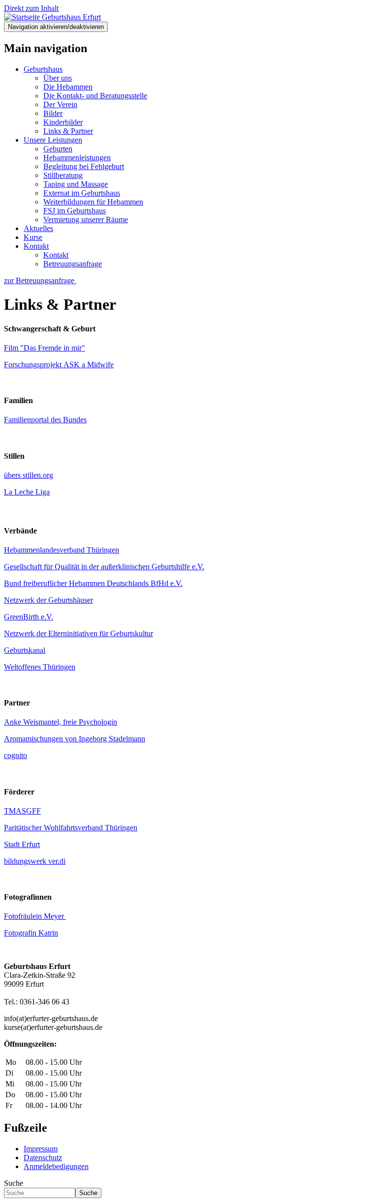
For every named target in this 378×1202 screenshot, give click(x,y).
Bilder (53, 113)
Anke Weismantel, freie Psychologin (60, 722)
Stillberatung (63, 175)
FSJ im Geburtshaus (74, 210)
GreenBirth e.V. (28, 617)
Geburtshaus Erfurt (71, 17)
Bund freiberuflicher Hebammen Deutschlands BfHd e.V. (93, 583)
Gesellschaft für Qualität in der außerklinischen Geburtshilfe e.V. (104, 566)
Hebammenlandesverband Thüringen (61, 550)
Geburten (57, 149)
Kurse (33, 237)
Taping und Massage (75, 184)
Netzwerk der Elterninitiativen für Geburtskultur (78, 633)
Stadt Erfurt (22, 844)
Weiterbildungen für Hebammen (93, 202)
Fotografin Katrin (31, 933)
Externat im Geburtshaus (81, 193)
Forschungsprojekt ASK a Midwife (59, 364)
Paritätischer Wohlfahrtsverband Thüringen (70, 827)
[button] (40, 280)
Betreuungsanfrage (72, 264)
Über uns (57, 78)
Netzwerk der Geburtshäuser (48, 600)
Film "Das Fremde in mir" (44, 348)
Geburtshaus (43, 69)
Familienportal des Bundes (45, 419)
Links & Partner (68, 131)
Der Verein (60, 104)
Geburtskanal (24, 650)
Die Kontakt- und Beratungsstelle (95, 95)
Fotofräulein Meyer (35, 916)
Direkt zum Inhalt (31, 8)
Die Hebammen (68, 87)
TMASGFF (22, 811)
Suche (13, 1183)
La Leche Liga (27, 492)
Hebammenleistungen (77, 157)
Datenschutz (43, 1157)
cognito (15, 755)
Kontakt (36, 246)
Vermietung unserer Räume (85, 219)
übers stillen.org (28, 475)
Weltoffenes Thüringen (39, 667)
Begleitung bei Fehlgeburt (83, 166)
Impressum (41, 1148)
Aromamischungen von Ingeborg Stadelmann (74, 738)
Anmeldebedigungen (56, 1166)
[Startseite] (23, 17)
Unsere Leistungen (53, 140)
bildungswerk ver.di (34, 861)
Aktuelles (38, 228)
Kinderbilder (63, 122)
